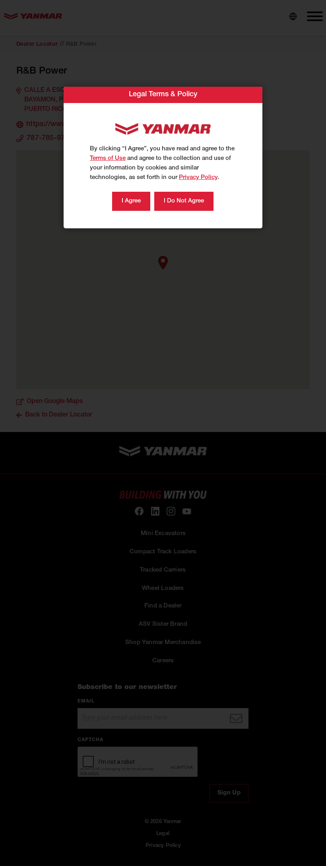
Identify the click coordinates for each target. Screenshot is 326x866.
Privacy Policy (198, 178)
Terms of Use (108, 159)
